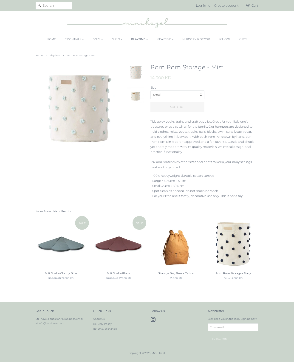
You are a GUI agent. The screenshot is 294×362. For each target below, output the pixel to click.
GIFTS (243, 39)
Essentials (73, 39)
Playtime (138, 39)
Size (153, 87)
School (225, 39)
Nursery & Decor (196, 39)
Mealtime (164, 39)
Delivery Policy (102, 324)
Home (51, 39)
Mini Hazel (158, 353)
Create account (226, 5)
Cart (255, 5)
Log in (201, 5)
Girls (116, 39)
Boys (97, 39)
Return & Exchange (105, 328)
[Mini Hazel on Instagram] (152, 320)
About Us (99, 318)
